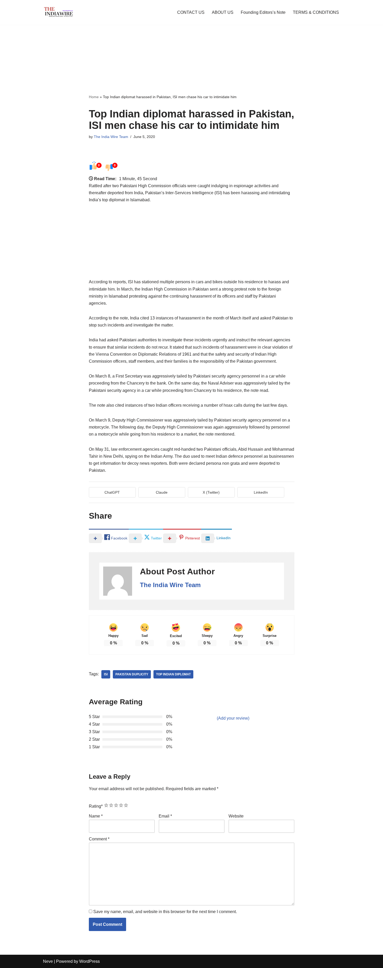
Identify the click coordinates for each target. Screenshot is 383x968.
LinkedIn (261, 492)
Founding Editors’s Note (263, 12)
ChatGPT (112, 492)
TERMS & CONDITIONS (316, 12)
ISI (106, 674)
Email (165, 816)
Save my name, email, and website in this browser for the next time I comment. (165, 911)
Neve (48, 961)
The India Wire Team (111, 137)
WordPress (89, 961)
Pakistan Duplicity (131, 674)
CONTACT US (191, 12)
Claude (162, 492)
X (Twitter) (211, 492)
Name (96, 816)
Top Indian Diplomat (173, 674)
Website (236, 816)
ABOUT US (222, 12)
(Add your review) (233, 718)
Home (94, 97)
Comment (99, 839)
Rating (96, 806)
